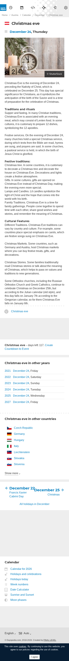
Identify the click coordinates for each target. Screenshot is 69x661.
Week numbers (19, 584)
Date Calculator (20, 589)
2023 (8, 383)
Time (11, 7)
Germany (19, 433)
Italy (16, 446)
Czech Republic (23, 427)
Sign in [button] (55, 7)
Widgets (33, 7)
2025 (8, 395)
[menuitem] (11, 7)
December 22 (21, 488)
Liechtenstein (22, 452)
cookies (22, 646)
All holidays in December (34, 504)
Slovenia (19, 464)
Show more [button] (11, 473)
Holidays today (19, 579)
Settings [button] (66, 7)
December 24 (20, 32)
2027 (8, 402)
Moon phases (18, 599)
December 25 (47, 490)
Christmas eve (19, 311)
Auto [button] (26, 633)
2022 (8, 377)
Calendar (22, 7)
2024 (8, 389)
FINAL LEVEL (50, 640)
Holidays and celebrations (26, 574)
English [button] (9, 633)
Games (44, 7)
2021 (8, 370)
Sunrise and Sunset (22, 594)
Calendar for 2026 (21, 568)
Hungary (19, 440)
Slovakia (19, 458)
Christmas (54, 494)
